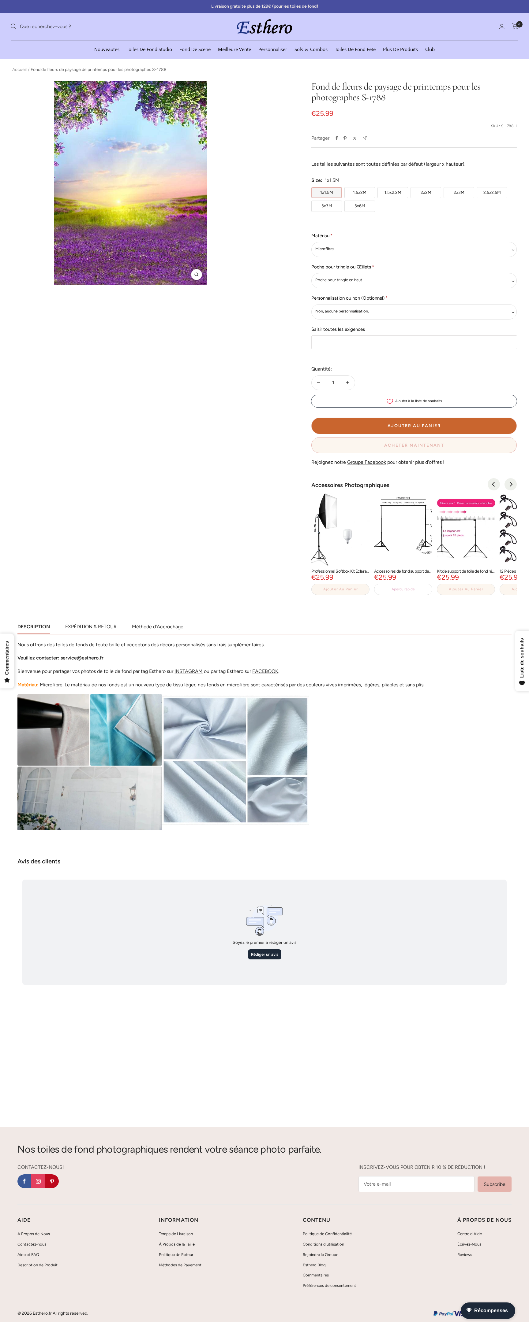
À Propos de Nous (33, 1234)
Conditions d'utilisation (323, 1244)
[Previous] (494, 484)
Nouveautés (106, 49)
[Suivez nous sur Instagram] (38, 1181)
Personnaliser (272, 49)
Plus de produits (400, 49)
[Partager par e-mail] (365, 138)
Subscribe (494, 1184)
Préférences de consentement (329, 1285)
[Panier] (515, 26)
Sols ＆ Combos (311, 49)
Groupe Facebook (366, 462)
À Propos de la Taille (177, 1244)
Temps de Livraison (176, 1234)
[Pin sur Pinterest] (345, 138)
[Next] (511, 484)
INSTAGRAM (188, 671)
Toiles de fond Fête (355, 49)
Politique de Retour (176, 1254)
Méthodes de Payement (180, 1265)
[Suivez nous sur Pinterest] (52, 1181)
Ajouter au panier (340, 589)
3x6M (360, 206)
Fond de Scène (195, 49)
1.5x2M (359, 192)
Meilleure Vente (234, 49)
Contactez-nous (31, 1244)
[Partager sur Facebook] (337, 138)
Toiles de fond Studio (149, 49)
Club (430, 49)
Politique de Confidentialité (327, 1234)
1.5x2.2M (393, 192)
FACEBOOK (265, 671)
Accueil (19, 69)
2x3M (459, 192)
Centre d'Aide (469, 1234)
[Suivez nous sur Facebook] (24, 1181)
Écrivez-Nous (469, 1244)
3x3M (326, 206)
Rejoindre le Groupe (320, 1254)
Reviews (464, 1254)
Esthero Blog (314, 1265)
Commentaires (316, 1275)
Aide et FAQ (28, 1254)
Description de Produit (37, 1265)
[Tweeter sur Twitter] (354, 138)
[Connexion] (502, 26)
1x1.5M (326, 192)
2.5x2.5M (492, 192)
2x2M (426, 192)
